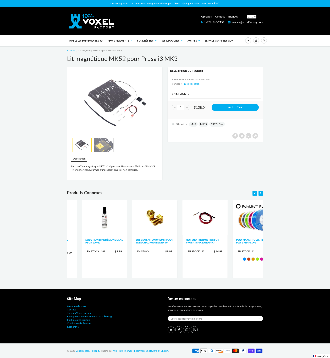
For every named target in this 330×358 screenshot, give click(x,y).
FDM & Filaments (118, 40)
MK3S (203, 124)
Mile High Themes (122, 350)
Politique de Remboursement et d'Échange (90, 316)
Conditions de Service (79, 323)
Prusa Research (191, 83)
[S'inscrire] (258, 318)
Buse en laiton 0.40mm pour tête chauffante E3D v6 (139, 241)
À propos (206, 16)
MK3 (193, 124)
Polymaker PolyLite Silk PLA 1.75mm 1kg (238, 241)
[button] (321, 356)
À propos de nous (76, 306)
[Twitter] (171, 329)
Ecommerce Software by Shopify (151, 350)
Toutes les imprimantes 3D (85, 40)
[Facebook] (178, 329)
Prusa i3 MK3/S (146, 166)
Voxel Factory (83, 350)
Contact (220, 16)
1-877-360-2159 (214, 22)
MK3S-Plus (217, 124)
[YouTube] (194, 329)
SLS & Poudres (171, 40)
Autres (192, 40)
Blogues (233, 16)
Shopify (96, 350)
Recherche (73, 326)
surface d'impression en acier (106, 169)
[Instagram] (186, 329)
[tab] (79, 159)
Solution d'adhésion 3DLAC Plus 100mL (89, 241)
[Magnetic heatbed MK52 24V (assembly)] (114, 103)
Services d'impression (219, 40)
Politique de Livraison (78, 319)
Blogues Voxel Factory (79, 312)
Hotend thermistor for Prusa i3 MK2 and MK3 (187, 241)
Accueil (71, 50)
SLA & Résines (145, 40)
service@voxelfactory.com (247, 22)
